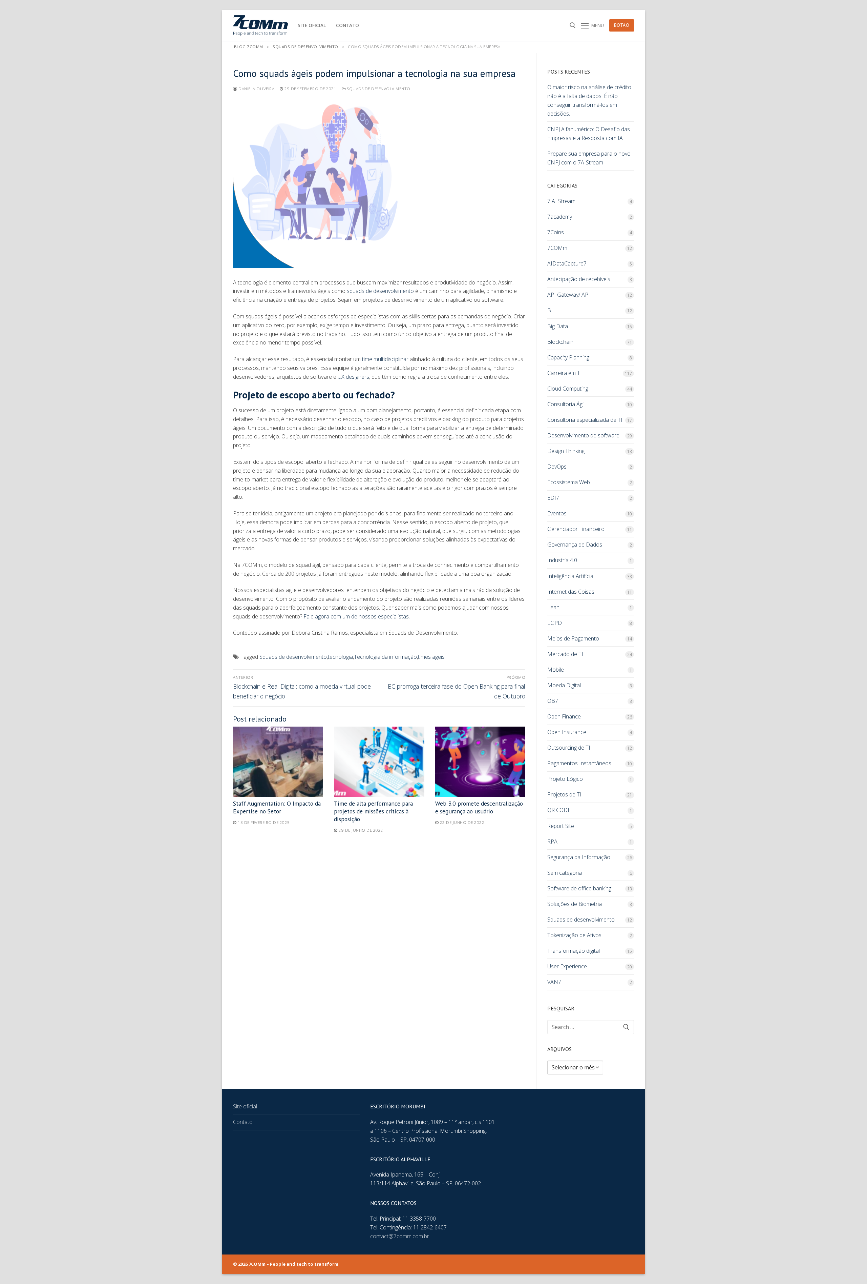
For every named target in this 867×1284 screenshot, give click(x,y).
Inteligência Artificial (570, 576)
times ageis (431, 656)
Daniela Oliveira (255, 88)
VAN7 (554, 982)
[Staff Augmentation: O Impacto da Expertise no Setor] (278, 762)
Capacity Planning (568, 357)
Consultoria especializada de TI (584, 419)
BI (550, 310)
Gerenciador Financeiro (576, 529)
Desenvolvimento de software (583, 435)
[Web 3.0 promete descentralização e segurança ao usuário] (480, 762)
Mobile (555, 669)
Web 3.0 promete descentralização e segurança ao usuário (479, 807)
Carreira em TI (564, 373)
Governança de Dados (574, 544)
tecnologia (340, 656)
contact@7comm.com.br (399, 1236)
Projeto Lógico (565, 779)
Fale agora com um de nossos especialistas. (356, 616)
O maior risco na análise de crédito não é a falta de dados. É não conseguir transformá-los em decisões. (589, 100)
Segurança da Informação (578, 857)
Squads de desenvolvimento (378, 88)
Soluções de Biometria (574, 904)
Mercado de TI (565, 654)
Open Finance (564, 716)
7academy (559, 216)
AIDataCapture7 (567, 263)
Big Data (557, 326)
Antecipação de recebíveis (578, 279)
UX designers (353, 376)
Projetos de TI (564, 794)
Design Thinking (566, 451)
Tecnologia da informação (385, 656)
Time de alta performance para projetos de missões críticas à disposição (373, 811)
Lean (553, 607)
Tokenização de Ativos (574, 935)
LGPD (554, 623)
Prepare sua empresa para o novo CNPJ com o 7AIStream (589, 158)
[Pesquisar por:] (590, 1027)
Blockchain (560, 341)
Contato (243, 1122)
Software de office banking (579, 888)
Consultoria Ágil (566, 404)
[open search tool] (573, 25)
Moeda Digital (564, 685)
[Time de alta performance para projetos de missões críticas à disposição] (379, 762)
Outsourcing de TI (568, 747)
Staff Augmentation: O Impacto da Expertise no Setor (277, 807)
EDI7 (553, 497)
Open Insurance (566, 732)
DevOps (557, 466)
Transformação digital (573, 950)
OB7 (552, 701)
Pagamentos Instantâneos (579, 763)
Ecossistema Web (568, 482)
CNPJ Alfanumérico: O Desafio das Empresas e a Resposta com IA (588, 133)
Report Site (560, 826)
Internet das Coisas (570, 591)
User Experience (567, 966)
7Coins (555, 232)
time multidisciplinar (385, 359)
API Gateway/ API (568, 294)
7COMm (557, 248)
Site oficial (245, 1106)
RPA (552, 841)
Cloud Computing (567, 388)
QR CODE (559, 810)
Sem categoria (564, 872)
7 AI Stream (561, 201)
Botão (622, 25)
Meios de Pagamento (573, 638)
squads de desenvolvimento (380, 291)
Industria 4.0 (562, 560)
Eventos (557, 513)
